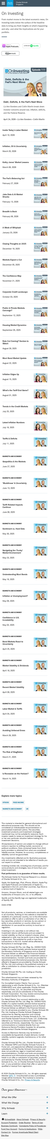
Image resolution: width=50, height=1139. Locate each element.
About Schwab (23, 1119)
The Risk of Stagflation (13, 752)
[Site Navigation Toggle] (3, 3)
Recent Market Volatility (13, 687)
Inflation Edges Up (11, 374)
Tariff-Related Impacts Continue (13, 505)
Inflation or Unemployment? (15, 596)
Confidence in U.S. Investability (11, 618)
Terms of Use (37, 1123)
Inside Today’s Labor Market (15, 130)
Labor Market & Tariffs (12, 709)
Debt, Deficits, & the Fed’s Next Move (22, 102)
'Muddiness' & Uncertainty (15, 483)
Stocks (6, 802)
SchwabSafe (10, 1119)
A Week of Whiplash (12, 227)
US (27, 809)
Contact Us (6, 1132)
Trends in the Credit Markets (15, 406)
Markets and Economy (12, 809)
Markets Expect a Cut (12, 259)
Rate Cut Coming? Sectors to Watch (16, 342)
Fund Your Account (9, 1129)
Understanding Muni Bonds (15, 574)
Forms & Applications (28, 1129)
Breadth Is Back (10, 211)
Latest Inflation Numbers (14, 422)
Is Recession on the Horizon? (16, 773)
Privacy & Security (37, 1119)
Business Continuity (9, 1126)
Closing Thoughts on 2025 (14, 243)
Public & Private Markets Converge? (14, 309)
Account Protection (9, 1123)
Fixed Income (18, 802)
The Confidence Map (12, 276)
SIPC (11, 1075)
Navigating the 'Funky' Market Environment (13, 551)
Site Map (5, 1135)
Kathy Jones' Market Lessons (16, 162)
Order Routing (24, 1123)
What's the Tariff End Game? (15, 390)
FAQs (40, 1129)
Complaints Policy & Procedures (32, 1126)
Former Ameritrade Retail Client (25, 1132)
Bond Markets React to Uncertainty (13, 642)
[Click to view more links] (47, 1097)
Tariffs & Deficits (10, 438)
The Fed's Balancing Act (13, 178)
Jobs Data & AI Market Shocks (13, 195)
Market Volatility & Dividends (16, 665)
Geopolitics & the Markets (14, 461)
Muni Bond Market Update (14, 358)
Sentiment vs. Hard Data (14, 528)
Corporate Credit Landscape (15, 292)
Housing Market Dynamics (14, 325)
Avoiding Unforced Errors (14, 730)
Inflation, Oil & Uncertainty (15, 146)
